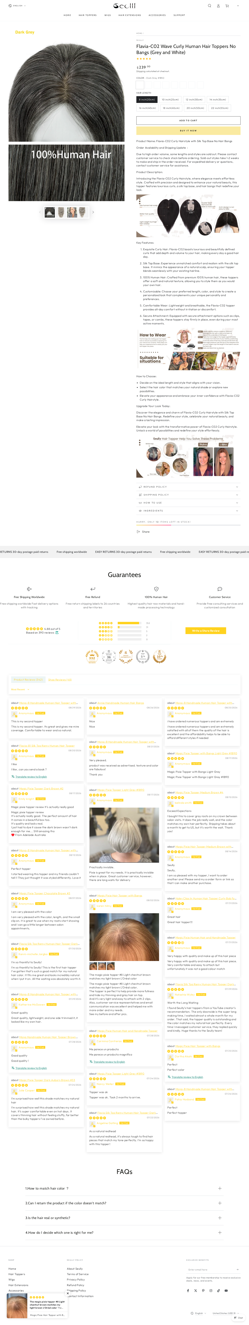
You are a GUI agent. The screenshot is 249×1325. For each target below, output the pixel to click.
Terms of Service (78, 1274)
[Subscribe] (239, 1269)
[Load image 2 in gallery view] (61, 212)
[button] (209, 5)
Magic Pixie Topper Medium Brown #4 (199, 792)
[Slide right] (93, 212)
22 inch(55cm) (219, 108)
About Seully (75, 1268)
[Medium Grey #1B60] (148, 85)
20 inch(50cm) (195, 108)
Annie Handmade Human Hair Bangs (120, 702)
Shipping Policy (76, 1290)
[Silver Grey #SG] (183, 85)
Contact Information (80, 1296)
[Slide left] (40, 212)
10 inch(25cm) (170, 99)
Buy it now (188, 130)
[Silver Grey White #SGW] (200, 85)
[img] (43, 629)
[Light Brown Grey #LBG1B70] (157, 85)
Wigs (11, 1279)
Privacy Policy (76, 1279)
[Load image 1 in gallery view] (50, 212)
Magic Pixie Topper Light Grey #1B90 (120, 790)
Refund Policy (75, 1285)
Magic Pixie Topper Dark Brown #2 (41, 788)
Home (139, 33)
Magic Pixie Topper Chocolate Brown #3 (44, 893)
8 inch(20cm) (147, 99)
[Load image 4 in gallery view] (83, 212)
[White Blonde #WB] (191, 85)
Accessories (16, 1290)
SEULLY (140, 40)
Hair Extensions (18, 1285)
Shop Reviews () (60, 679)
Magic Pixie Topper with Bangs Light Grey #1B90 (206, 753)
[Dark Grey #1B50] (139, 85)
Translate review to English (31, 776)
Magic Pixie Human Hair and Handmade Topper (205, 937)
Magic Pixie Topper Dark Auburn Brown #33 (47, 1080)
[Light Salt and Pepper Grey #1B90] (174, 85)
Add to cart (188, 120)
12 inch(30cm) (194, 99)
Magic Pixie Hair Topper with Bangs (119, 895)
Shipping (141, 71)
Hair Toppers (16, 1274)
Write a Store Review (206, 630)
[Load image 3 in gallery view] (72, 212)
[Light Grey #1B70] (165, 85)
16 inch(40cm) (147, 108)
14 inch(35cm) (218, 99)
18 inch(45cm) (171, 108)
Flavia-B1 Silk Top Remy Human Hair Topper (47, 745)
